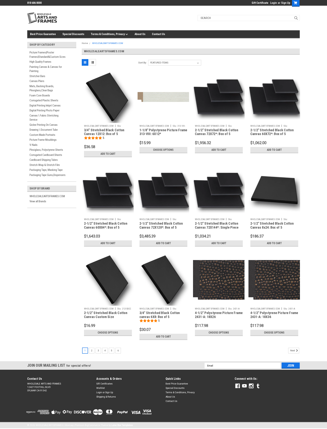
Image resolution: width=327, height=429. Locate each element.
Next (293, 350)
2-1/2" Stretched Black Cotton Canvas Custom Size (105, 315)
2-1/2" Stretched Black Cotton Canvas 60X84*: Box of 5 (105, 225)
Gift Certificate (260, 2)
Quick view (108, 120)
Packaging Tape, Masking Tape (46, 170)
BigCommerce (92, 425)
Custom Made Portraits (42, 135)
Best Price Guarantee (43, 34)
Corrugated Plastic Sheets (44, 100)
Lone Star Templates (122, 425)
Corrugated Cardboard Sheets (46, 155)
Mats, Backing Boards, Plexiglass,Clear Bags (42, 88)
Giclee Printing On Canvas (44, 125)
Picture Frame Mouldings (43, 139)
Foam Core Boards (40, 95)
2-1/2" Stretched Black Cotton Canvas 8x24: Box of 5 (272, 225)
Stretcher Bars (37, 76)
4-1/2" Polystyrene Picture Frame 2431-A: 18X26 (219, 315)
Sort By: (142, 62)
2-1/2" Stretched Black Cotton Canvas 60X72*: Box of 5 (272, 132)
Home (85, 43)
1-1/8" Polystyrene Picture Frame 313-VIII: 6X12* (163, 132)
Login (273, 2)
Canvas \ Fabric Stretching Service (44, 118)
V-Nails (33, 145)
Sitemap (69, 425)
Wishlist (100, 388)
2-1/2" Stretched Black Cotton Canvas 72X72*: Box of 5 (216, 132)
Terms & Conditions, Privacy (108, 34)
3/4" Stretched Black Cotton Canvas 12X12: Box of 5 (104, 132)
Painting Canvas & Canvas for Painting (46, 69)
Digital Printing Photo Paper (44, 110)
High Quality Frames (40, 61)
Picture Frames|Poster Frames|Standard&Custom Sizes (47, 55)
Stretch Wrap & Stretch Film (45, 165)
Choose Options (163, 149)
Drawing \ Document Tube (44, 129)
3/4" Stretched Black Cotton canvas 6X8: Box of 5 (159, 315)
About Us (140, 34)
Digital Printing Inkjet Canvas (45, 105)
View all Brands (38, 201)
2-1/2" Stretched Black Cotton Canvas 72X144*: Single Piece (217, 225)
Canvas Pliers (37, 81)
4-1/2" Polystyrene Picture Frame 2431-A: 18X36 (274, 315)
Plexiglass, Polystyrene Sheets (46, 150)
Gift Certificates (104, 383)
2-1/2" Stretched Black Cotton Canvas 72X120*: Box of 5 (161, 225)
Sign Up (285, 2)
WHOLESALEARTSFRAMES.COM (47, 196)
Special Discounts (73, 34)
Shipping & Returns (106, 396)
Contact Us (158, 34)
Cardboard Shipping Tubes (44, 160)
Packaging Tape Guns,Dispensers (47, 175)
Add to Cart (107, 153)
